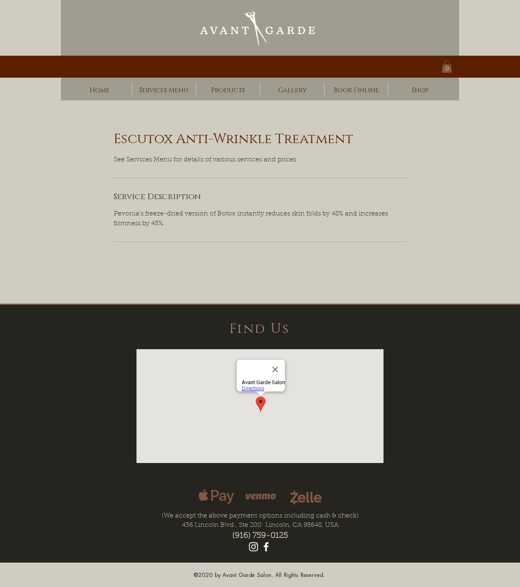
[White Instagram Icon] (253, 547)
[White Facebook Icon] (266, 547)
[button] (447, 66)
